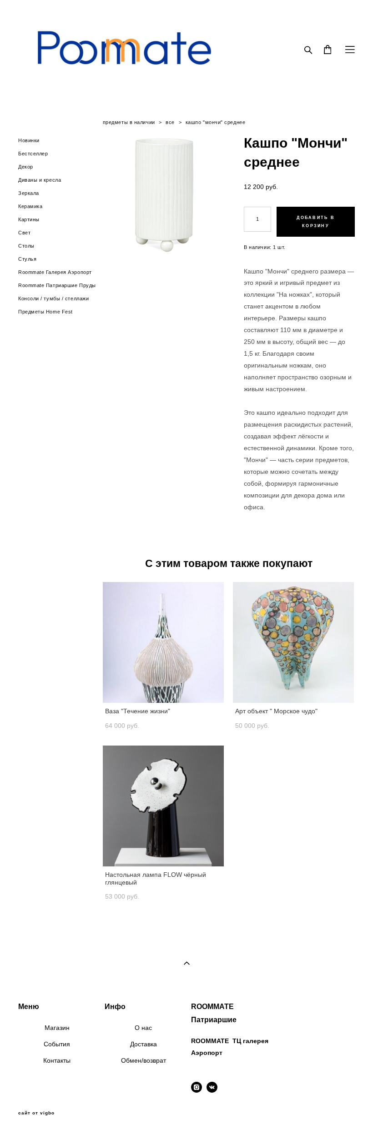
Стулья (27, 259)
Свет (24, 232)
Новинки (29, 140)
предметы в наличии (129, 122)
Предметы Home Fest (45, 311)
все (170, 122)
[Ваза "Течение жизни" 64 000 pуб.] (163, 642)
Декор (25, 166)
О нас (143, 1027)
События (57, 1044)
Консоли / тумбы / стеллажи (53, 298)
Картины (29, 219)
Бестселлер (33, 153)
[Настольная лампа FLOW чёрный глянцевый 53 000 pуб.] (163, 806)
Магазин (57, 1027)
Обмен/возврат (143, 1060)
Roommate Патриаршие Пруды (57, 285)
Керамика (30, 206)
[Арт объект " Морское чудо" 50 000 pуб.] (293, 642)
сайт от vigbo (36, 1113)
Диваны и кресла (39, 180)
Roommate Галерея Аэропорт (55, 272)
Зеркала (28, 193)
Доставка (143, 1044)
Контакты (57, 1060)
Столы (26, 246)
